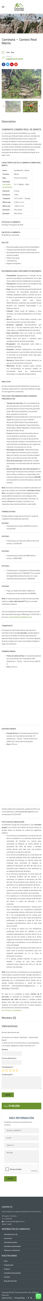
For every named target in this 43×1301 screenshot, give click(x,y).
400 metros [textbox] (18, 213)
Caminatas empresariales (12, 1246)
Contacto (7, 1277)
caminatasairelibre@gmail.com (14, 1221)
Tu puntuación (8, 1067)
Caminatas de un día (14, 59)
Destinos (11, 21)
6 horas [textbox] (16, 191)
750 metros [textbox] (18, 210)
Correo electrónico (9, 1058)
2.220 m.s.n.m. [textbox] (19, 202)
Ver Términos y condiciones (12, 1010)
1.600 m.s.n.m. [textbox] (19, 206)
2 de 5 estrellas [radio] (6, 1070)
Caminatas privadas (10, 1242)
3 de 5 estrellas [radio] (10, 1070)
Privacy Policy (20, 1298)
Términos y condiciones (12, 1250)
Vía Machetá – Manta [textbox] (21, 170)
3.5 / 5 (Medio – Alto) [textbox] (21, 184)
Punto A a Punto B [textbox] (20, 178)
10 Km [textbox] (16, 195)
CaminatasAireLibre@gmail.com (20, 617)
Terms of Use (6, 1298)
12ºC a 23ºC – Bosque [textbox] (22, 198)
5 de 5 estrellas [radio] (16, 1070)
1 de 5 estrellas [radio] (3, 1070)
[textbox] (7, 170)
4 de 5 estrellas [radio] (13, 1070)
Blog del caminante (10, 1281)
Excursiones (8, 1238)
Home (4, 21)
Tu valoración (7, 1075)
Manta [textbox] (16, 174)
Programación (8, 1265)
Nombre (5, 1049)
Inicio (6, 1261)
